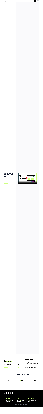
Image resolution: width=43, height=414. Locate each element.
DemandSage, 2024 (22, 404)
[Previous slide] (36, 412)
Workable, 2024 (17, 404)
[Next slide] (38, 412)
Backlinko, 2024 (26, 404)
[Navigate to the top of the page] (5, 1)
